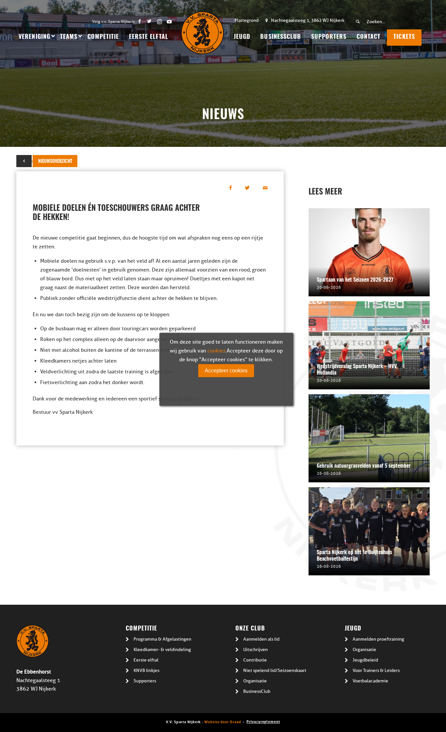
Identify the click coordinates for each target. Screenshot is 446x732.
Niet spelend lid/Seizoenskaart (274, 670)
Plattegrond (246, 20)
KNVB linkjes (146, 670)
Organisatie (255, 681)
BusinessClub (256, 691)
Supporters (145, 681)
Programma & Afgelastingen (162, 639)
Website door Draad (222, 721)
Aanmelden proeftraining (378, 639)
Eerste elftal (146, 660)
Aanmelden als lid (261, 639)
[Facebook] (139, 21)
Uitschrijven (255, 649)
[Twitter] (149, 21)
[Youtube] (169, 21)
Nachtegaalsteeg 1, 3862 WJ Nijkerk (307, 20)
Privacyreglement (263, 721)
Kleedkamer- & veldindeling (162, 649)
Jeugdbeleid (365, 660)
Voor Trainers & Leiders (376, 670)
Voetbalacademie (370, 681)
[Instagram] (159, 21)
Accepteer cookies (226, 370)
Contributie (255, 660)
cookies (216, 350)
